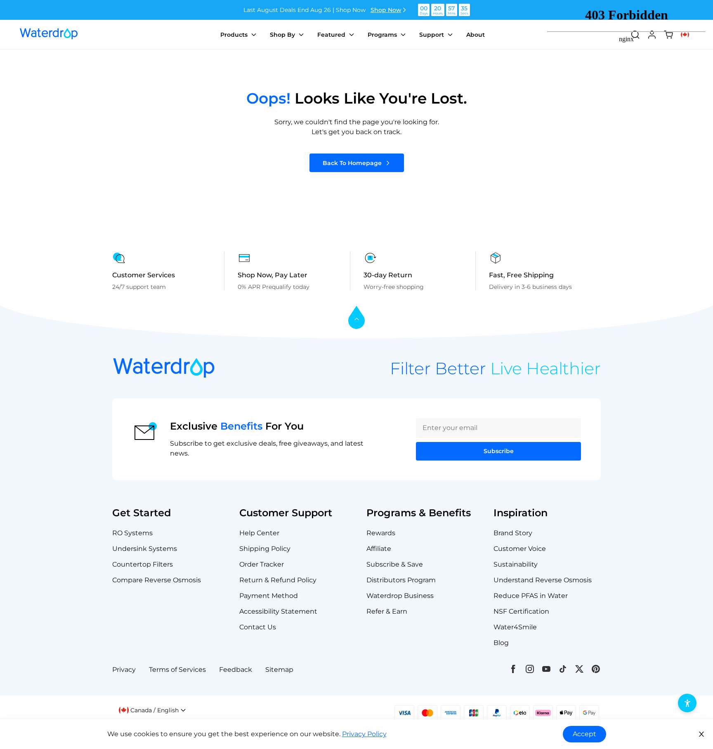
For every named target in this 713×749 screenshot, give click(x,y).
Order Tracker (261, 564)
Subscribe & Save (394, 564)
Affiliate (378, 549)
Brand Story (512, 533)
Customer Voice (519, 549)
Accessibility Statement (278, 611)
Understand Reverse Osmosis (542, 580)
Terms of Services (177, 669)
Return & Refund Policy (277, 580)
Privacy (124, 669)
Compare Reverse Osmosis (156, 580)
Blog (501, 643)
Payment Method (268, 596)
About (475, 34)
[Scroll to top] (356, 318)
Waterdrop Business (400, 596)
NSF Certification (521, 611)
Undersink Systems (144, 549)
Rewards (380, 533)
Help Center (259, 533)
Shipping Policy (264, 549)
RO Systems (132, 533)
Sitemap (279, 669)
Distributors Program (401, 580)
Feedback (235, 669)
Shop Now (386, 10)
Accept (584, 734)
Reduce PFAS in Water (530, 596)
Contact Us (257, 627)
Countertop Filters (142, 564)
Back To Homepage (352, 163)
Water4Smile (515, 627)
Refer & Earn (386, 611)
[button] (152, 710)
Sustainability (515, 564)
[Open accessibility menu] (687, 703)
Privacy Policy (364, 734)
